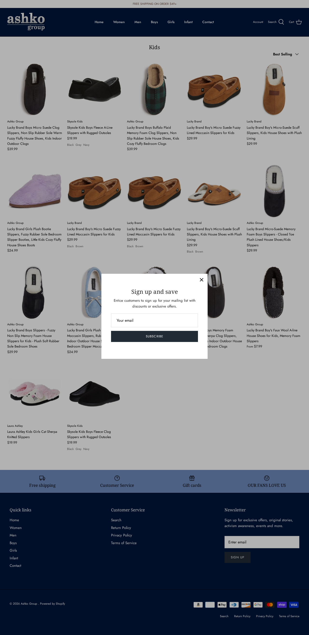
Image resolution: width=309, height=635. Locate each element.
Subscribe (154, 336)
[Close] (201, 279)
